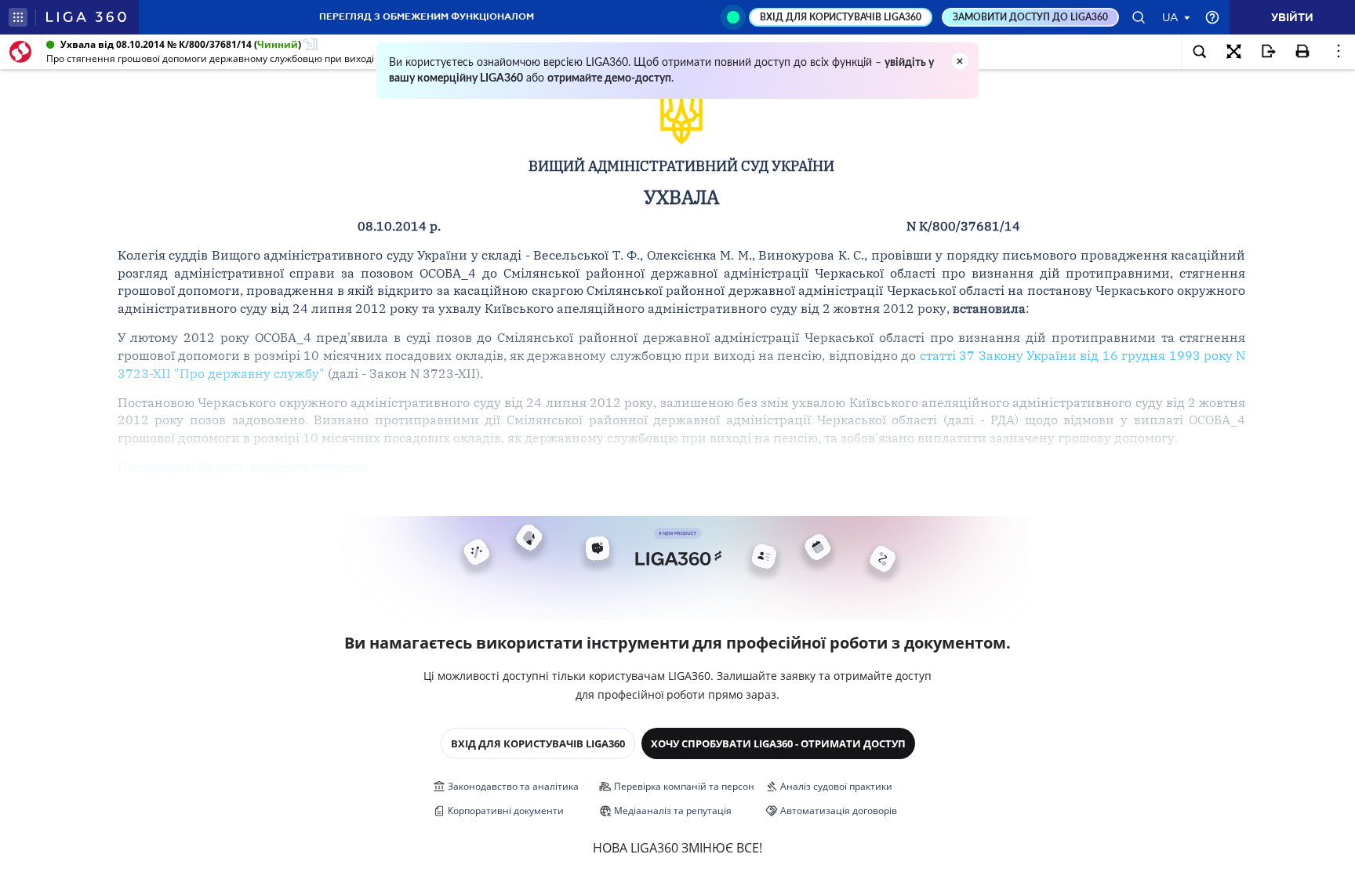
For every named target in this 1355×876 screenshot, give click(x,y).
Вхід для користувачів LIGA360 (538, 743)
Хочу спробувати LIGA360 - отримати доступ (778, 743)
